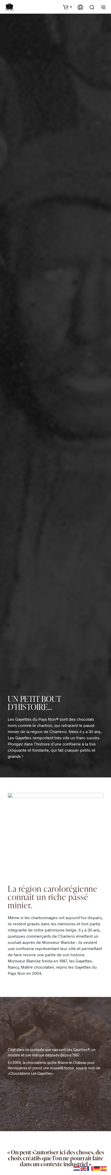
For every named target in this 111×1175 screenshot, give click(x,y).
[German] (97, 1167)
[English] (83, 1167)
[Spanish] (103, 1167)
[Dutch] (77, 1167)
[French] (90, 1167)
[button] (67, 7)
